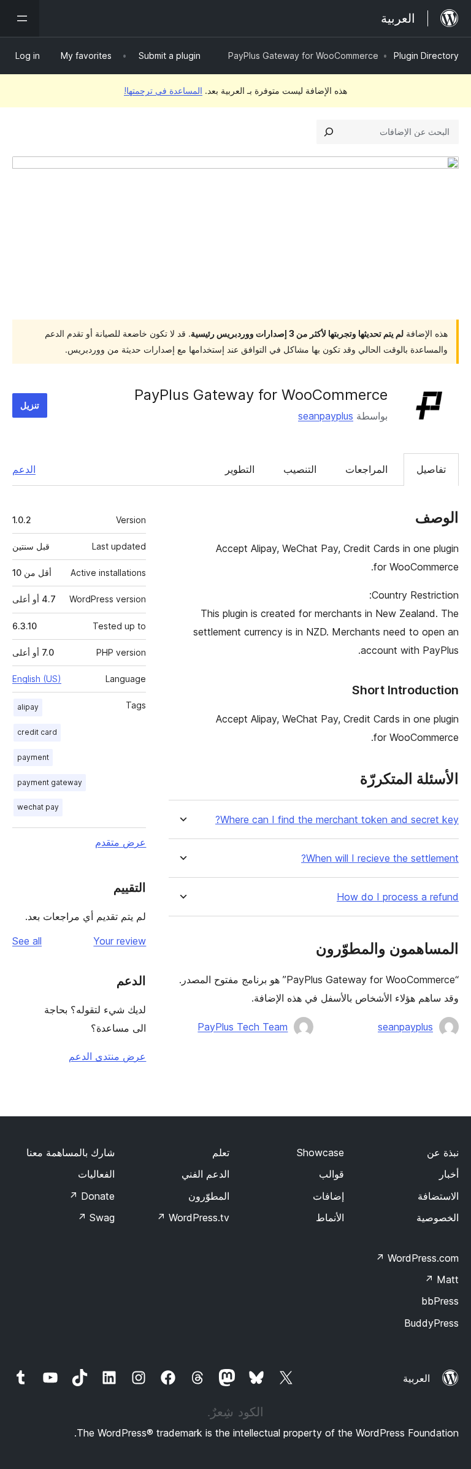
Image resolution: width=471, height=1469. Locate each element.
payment (33, 757)
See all (27, 941)
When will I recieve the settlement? (380, 858)
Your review (119, 941)
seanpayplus (325, 416)
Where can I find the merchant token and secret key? (337, 820)
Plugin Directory (426, 55)
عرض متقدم (120, 842)
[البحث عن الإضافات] (328, 132)
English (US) (36, 678)
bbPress (440, 1301)
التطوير (240, 469)
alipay (28, 706)
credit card (37, 732)
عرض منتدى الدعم (107, 1056)
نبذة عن (443, 1152)
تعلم (220, 1152)
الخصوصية (437, 1217)
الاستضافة (438, 1196)
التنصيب (299, 469)
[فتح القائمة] (19, 18)
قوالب (331, 1174)
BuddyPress (431, 1323)
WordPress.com (417, 1258)
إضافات (328, 1196)
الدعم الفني (205, 1174)
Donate (92, 1196)
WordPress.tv (192, 1217)
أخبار (449, 1174)
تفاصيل (431, 469)
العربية (416, 1378)
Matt (441, 1279)
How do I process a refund (398, 897)
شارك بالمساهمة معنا (70, 1152)
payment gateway (49, 782)
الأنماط (330, 1217)
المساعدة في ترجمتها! (163, 90)
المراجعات (366, 469)
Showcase (320, 1152)
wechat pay (38, 806)
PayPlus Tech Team (242, 1027)
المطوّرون (208, 1196)
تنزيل (29, 405)
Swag (96, 1217)
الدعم (24, 469)
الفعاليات (96, 1174)
